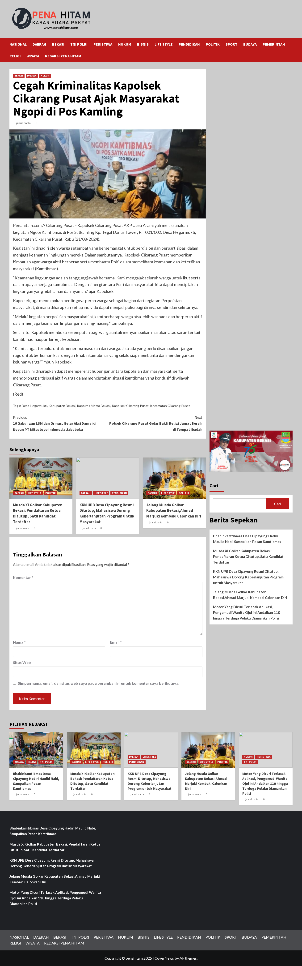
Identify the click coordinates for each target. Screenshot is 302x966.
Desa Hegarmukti (34, 406)
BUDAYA (250, 44)
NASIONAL (18, 44)
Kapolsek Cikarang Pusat (130, 406)
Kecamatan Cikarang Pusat (170, 406)
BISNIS (143, 44)
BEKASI (58, 44)
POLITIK (213, 44)
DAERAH (39, 44)
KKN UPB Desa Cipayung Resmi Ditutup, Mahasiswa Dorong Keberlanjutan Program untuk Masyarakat (107, 513)
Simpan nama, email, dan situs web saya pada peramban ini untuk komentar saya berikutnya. (98, 683)
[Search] (290, 44)
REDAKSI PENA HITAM (63, 56)
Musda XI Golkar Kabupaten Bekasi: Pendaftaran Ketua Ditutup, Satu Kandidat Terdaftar (38, 513)
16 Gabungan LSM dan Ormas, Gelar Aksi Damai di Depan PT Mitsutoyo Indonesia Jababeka (54, 423)
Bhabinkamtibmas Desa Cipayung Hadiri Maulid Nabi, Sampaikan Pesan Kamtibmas (247, 539)
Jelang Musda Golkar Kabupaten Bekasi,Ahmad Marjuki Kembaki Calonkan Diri (173, 510)
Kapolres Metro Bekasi (93, 406)
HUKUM (124, 44)
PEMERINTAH (274, 44)
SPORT (231, 44)
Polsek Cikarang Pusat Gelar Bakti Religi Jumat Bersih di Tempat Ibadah (155, 423)
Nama (19, 642)
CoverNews (164, 958)
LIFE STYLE (164, 44)
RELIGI (15, 56)
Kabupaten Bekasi (62, 406)
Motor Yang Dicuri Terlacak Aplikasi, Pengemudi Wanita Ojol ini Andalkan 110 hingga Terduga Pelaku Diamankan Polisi (246, 612)
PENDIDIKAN (189, 44)
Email (116, 642)
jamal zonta (23, 123)
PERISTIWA (102, 44)
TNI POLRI (79, 44)
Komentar (23, 577)
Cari (214, 485)
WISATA (33, 56)
